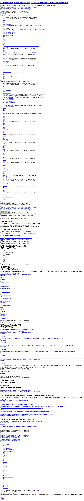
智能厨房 (4, 132)
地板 (4, 151)
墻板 (4, 153)
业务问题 (4, 481)
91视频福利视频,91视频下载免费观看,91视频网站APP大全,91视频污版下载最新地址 (34, 3)
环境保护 (4, 59)
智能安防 (4, 135)
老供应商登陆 (5, 488)
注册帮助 (4, 486)
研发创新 (4, 26)
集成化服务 (5, 55)
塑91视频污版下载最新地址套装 (9, 101)
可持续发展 (5, 58)
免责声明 (11, 491)
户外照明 (4, 160)
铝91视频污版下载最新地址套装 (9, 98)
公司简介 (4, 18)
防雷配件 (4, 166)
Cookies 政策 (2, 491)
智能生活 (4, 131)
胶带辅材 (4, 147)
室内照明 (4, 161)
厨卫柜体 (4, 123)
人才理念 (4, 73)
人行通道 (4, 138)
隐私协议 (7, 491)
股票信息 (4, 66)
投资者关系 (5, 65)
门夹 (4, 120)
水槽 (4, 128)
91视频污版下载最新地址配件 (9, 32)
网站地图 (15, 491)
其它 (4, 482)
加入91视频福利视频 (7, 72)
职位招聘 (4, 77)
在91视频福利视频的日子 (8, 76)
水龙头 (4, 127)
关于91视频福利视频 (7, 17)
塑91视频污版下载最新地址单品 (9, 102)
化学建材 (4, 40)
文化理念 (4, 21)
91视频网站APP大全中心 (8, 31)
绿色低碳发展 (5, 62)
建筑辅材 (4, 145)
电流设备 (4, 165)
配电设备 (4, 168)
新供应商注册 (5, 485)
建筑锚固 (4, 110)
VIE (4, 13)
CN (1, 13)
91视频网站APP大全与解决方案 (9, 29)
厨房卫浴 (4, 36)
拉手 (4, 119)
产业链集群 (5, 57)
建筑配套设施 (5, 140)
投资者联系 (5, 70)
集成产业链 (5, 54)
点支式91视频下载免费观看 (8, 106)
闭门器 (4, 116)
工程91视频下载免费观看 (8, 33)
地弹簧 (4, 114)
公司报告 (4, 69)
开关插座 (4, 164)
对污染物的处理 (6, 61)
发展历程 (4, 22)
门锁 (4, 117)
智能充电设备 (5, 139)
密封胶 (4, 143)
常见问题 (4, 479)
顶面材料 (4, 154)
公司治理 (4, 67)
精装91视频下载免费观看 (8, 35)
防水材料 (4, 146)
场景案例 (4, 50)
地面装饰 (4, 157)
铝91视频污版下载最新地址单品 (9, 99)
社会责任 (4, 63)
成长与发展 (5, 74)
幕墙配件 (4, 108)
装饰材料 (4, 150)
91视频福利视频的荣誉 (7, 24)
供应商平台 (5, 483)
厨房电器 (4, 124)
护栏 (4, 109)
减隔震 (4, 149)
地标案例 (4, 51)
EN (2, 13)
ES (5, 13)
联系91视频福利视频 (7, 28)
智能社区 (4, 39)
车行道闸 (4, 136)
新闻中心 (4, 78)
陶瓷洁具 (4, 125)
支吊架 (4, 112)
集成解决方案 (5, 47)
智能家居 (4, 37)
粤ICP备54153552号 (35, 490)
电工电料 (4, 44)
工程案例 (4, 48)
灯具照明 (4, 43)
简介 (4, 20)
